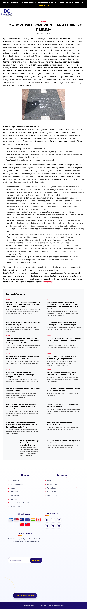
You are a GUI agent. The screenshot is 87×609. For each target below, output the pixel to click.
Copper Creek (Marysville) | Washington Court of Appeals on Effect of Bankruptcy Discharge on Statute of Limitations (22, 341)
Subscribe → (36, 560)
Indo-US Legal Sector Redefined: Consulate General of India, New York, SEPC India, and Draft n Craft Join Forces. (23, 304)
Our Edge (14, 499)
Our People (15, 495)
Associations (52, 495)
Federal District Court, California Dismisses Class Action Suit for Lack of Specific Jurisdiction (64, 341)
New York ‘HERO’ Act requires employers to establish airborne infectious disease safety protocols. (22, 407)
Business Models (17, 484)
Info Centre (51, 492)
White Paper (52, 488)
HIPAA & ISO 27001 (18, 507)
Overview (14, 492)
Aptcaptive (15, 480)
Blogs (49, 481)
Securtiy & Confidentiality (20, 503)
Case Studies (52, 484)
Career (13, 488)
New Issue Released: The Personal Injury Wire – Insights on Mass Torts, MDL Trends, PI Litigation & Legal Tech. (43, 4)
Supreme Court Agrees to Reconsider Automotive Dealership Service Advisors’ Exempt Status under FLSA (21, 425)
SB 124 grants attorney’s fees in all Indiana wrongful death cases (29, 443)
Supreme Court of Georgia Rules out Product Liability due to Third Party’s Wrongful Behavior (20, 375)
